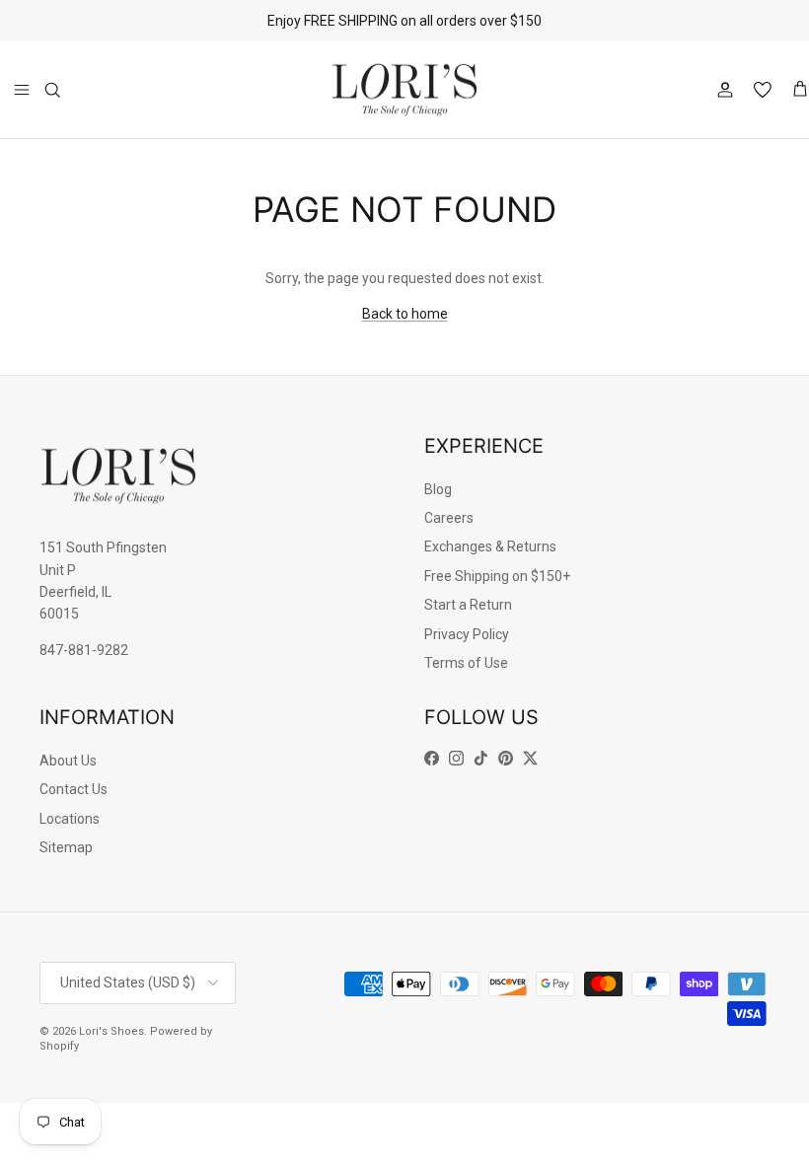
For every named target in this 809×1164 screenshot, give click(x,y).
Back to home (405, 314)
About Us (68, 760)
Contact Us (73, 789)
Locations (69, 819)
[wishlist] (763, 90)
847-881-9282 (83, 650)
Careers (449, 518)
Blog (438, 489)
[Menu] (21, 89)
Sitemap (66, 847)
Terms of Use (466, 663)
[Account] (721, 90)
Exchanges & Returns (490, 546)
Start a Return (468, 605)
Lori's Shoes (111, 1031)
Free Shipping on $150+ (497, 576)
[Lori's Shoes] (404, 90)
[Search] (52, 90)
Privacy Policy (466, 634)
